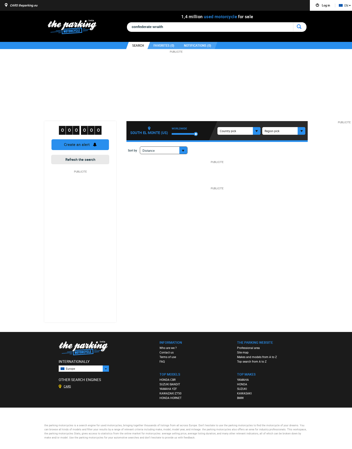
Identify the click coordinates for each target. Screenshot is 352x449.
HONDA (242, 384)
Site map (243, 352)
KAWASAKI (244, 393)
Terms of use (167, 357)
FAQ (162, 361)
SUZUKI (242, 389)
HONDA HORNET (170, 398)
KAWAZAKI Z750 (170, 393)
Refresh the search (80, 159)
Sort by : (133, 150)
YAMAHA (243, 380)
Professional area (248, 348)
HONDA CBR (167, 380)
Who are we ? (168, 348)
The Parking (74, 28)
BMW (240, 398)
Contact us (166, 352)
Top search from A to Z (252, 361)
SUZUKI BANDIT (169, 384)
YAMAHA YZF (168, 389)
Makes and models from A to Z (257, 357)
